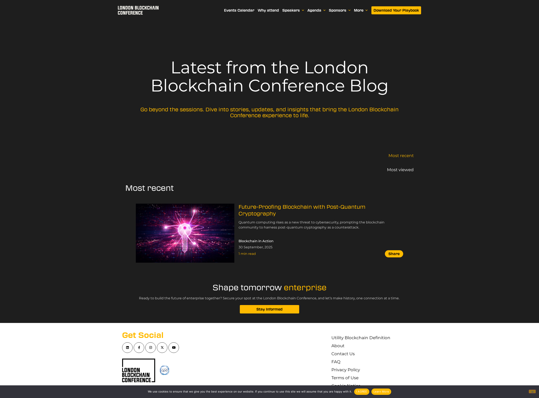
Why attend (268, 10)
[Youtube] (173, 347)
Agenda (314, 10)
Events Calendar (239, 10)
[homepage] (138, 10)
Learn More (381, 391)
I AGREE (361, 391)
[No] (532, 391)
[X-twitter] (162, 347)
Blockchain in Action (256, 241)
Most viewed (400, 169)
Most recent (401, 155)
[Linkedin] (127, 347)
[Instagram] (150, 347)
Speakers (291, 10)
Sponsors (337, 10)
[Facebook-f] (139, 347)
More (358, 10)
